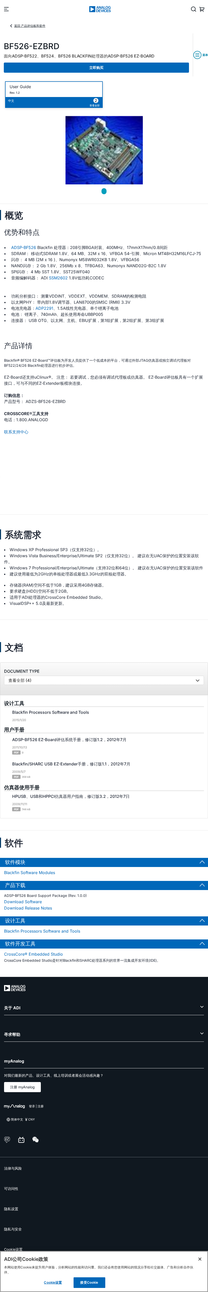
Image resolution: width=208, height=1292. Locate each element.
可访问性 (11, 1188)
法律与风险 (13, 1168)
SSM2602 (58, 277)
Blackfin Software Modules (29, 872)
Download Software (23, 901)
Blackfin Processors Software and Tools (42, 931)
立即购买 (96, 67)
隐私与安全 (13, 1229)
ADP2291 (44, 308)
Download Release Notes (28, 908)
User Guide (20, 86)
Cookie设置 (13, 1249)
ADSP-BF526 (23, 247)
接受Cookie (89, 1282)
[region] (104, 1271)
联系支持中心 (16, 431)
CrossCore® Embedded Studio (33, 954)
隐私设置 (11, 1209)
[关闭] (199, 1259)
